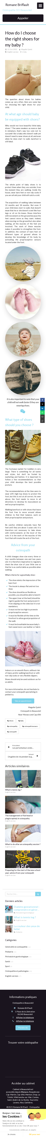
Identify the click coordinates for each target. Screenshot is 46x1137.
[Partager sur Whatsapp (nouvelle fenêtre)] (42, 412)
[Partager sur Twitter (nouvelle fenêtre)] (42, 404)
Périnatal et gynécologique (16, 956)
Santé (7, 961)
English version (11, 976)
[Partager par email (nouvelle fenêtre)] (42, 417)
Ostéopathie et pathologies (17, 971)
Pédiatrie (9, 952)
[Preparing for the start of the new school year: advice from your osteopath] (23, 859)
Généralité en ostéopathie (16, 947)
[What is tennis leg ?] (23, 779)
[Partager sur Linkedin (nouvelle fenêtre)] (42, 408)
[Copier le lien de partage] (42, 421)
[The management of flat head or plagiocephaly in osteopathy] (23, 804)
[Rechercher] (38, 894)
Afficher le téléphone (25, 1017)
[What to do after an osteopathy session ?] (23, 833)
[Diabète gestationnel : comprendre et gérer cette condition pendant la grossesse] (9, 909)
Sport (7, 966)
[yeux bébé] (9, 928)
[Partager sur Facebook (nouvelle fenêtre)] (42, 400)
